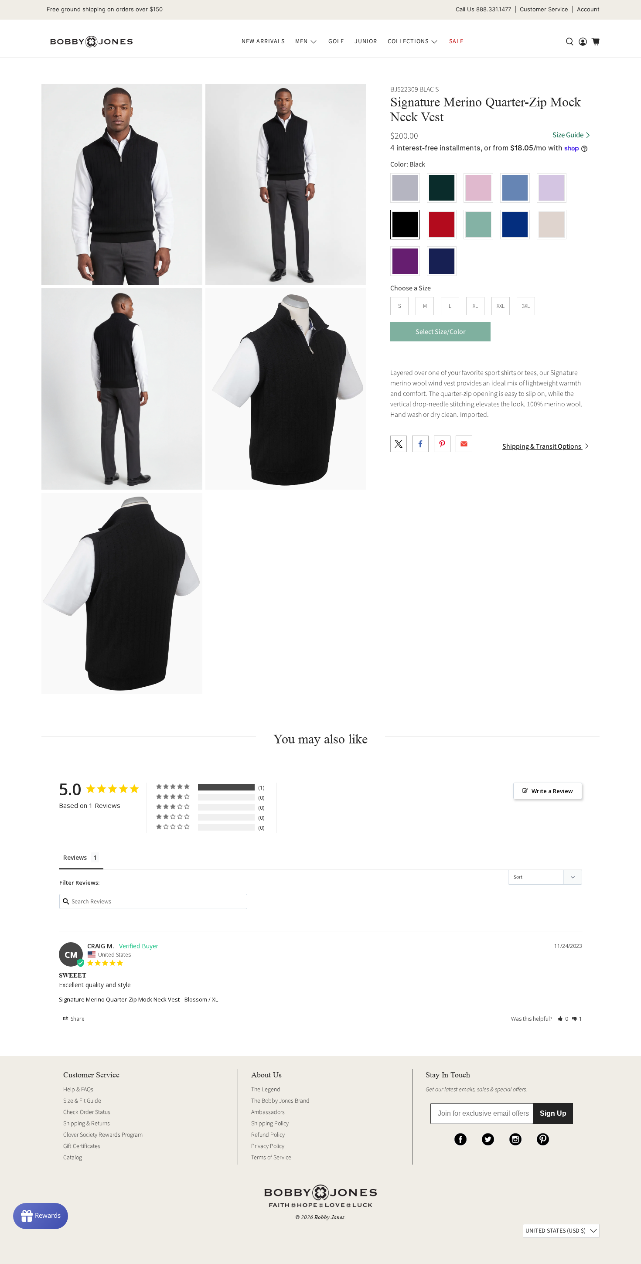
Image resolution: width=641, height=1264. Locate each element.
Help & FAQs (78, 1089)
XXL (501, 306)
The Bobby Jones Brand (280, 1101)
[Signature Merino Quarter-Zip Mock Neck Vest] (121, 184)
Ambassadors (268, 1112)
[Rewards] (40, 1216)
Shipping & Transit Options (542, 446)
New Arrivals (263, 41)
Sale (456, 41)
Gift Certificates (81, 1146)
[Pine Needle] (442, 188)
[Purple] (405, 261)
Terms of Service (271, 1157)
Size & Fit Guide (82, 1101)
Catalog (72, 1157)
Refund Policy (268, 1135)
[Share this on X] (398, 444)
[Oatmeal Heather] (551, 224)
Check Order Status (86, 1112)
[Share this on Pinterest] (442, 444)
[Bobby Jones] (91, 42)
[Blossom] (478, 188)
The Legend (265, 1089)
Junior (366, 41)
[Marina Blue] (515, 224)
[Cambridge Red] (442, 224)
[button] (563, 1018)
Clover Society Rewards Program (103, 1135)
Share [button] (77, 1018)
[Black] (405, 224)
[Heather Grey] (405, 188)
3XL (526, 306)
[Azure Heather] (515, 188)
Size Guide (568, 135)
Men (301, 41)
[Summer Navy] (442, 261)
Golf (336, 41)
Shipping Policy (270, 1123)
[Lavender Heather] (551, 188)
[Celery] (478, 224)
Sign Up (553, 1113)
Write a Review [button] (552, 791)
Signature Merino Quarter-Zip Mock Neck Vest (119, 999)
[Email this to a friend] (464, 444)
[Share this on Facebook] (420, 444)
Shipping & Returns (86, 1123)
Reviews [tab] (75, 857)
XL (475, 306)
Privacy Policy (267, 1146)
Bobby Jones (329, 1217)
